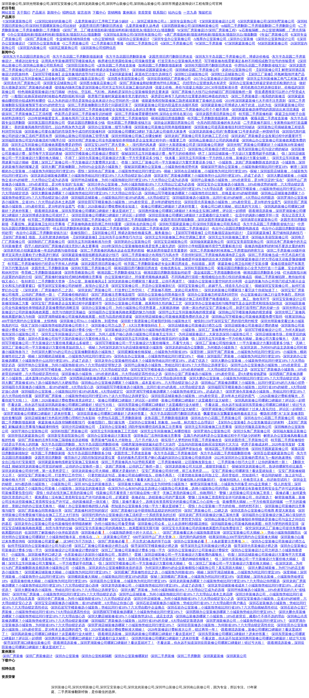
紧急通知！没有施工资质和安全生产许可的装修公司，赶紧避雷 (82, 497)
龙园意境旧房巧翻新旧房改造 (101, 25)
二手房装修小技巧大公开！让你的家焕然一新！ (253, 462)
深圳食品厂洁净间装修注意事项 (157, 435)
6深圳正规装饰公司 (63, 48)
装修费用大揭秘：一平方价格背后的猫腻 (252, 501)
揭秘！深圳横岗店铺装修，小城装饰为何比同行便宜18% (69, 356)
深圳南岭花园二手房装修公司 (197, 70)
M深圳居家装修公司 (273, 43)
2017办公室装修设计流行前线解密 (219, 78)
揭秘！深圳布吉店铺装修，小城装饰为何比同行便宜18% (205, 171)
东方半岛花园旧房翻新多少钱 (89, 453)
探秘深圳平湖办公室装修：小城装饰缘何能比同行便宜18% (244, 167)
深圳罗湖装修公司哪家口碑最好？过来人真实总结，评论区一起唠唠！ (254, 409)
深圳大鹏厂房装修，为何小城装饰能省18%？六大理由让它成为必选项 (172, 590)
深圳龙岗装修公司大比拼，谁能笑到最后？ (197, 466)
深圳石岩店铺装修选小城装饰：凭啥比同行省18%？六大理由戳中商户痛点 (191, 603)
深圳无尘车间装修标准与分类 (89, 241)
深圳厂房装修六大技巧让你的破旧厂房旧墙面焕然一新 (211, 92)
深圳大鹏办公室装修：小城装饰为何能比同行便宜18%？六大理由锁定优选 (244, 378)
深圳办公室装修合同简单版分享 (161, 294)
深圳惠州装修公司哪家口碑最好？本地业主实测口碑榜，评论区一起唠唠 (192, 211)
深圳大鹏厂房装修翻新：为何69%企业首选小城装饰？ (81, 167)
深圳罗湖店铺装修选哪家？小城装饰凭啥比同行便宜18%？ (131, 625)
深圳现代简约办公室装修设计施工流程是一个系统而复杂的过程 (129, 515)
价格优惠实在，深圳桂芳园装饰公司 (187, 268)
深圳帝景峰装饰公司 (79, 272)
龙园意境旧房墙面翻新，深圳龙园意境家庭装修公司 (199, 219)
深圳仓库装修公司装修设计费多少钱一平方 (70, 330)
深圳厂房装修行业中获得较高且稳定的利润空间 (146, 510)
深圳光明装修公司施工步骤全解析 (136, 136)
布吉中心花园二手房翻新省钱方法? (42, 233)
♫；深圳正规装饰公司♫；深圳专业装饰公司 (164, 21)
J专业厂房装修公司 (274, 34)
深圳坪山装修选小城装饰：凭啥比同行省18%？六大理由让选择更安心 (176, 365)
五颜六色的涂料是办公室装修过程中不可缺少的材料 (222, 435)
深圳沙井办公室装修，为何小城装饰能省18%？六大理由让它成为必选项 (140, 184)
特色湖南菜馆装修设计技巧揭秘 (41, 92)
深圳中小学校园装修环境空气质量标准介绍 (210, 246)
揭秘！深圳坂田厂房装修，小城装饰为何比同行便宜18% (238, 356)
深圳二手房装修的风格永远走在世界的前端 (112, 250)
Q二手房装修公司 (76, 43)
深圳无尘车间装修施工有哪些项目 (165, 431)
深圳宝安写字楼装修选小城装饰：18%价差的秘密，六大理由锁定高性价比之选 (189, 369)
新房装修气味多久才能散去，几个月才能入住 (124, 440)
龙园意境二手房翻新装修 (49, 268)
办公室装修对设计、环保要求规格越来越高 (137, 277)
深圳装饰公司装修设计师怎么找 (211, 149)
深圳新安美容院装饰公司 (66, 435)
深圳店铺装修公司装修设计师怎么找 (195, 325)
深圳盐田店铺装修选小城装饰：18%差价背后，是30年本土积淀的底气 (203, 396)
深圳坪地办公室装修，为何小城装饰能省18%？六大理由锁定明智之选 (69, 365)
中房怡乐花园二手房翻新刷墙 (120, 418)
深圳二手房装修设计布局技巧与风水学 (150, 255)
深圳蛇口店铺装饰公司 (191, 74)
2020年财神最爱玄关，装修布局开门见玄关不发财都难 (68, 118)
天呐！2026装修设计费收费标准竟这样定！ (63, 400)
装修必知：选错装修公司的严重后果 (158, 497)
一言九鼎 (190, 12)
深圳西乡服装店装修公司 (98, 83)
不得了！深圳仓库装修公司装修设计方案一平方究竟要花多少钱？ (113, 158)
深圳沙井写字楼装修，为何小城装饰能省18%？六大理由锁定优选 (79, 369)
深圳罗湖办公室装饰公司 (212, 431)
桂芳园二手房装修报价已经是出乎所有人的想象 (43, 263)
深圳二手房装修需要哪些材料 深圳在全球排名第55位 (154, 114)
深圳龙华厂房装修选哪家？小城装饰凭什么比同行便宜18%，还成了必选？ (209, 175)
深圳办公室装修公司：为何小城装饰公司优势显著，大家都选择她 (130, 308)
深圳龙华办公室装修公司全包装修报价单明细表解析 (53, 523)
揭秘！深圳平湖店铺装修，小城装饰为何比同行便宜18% (238, 572)
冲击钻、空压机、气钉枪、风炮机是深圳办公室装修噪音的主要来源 (118, 92)
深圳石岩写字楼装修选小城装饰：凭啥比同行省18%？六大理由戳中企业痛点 (108, 607)
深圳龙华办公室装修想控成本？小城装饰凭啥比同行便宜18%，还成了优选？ (151, 360)
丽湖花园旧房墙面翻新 (168, 118)
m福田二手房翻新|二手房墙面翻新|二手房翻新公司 (258, 25)
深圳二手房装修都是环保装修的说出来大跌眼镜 (196, 259)
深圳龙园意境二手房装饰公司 (246, 440)
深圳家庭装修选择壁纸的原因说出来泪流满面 (265, 109)
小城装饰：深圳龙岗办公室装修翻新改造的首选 (107, 568)
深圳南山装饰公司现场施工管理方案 (82, 136)
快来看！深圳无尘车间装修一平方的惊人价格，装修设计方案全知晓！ (217, 158)
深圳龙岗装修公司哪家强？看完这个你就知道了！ (241, 290)
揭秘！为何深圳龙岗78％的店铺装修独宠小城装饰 (125, 347)
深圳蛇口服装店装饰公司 (86, 78)
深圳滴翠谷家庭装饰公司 (259, 219)
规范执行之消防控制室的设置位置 (89, 457)
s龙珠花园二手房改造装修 (116, 65)
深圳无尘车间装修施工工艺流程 (114, 431)
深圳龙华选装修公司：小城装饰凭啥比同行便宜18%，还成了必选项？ (153, 585)
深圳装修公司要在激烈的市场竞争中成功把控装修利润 (65, 131)
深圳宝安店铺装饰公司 (171, 241)
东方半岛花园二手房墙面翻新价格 (225, 453)
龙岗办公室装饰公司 (237, 70)
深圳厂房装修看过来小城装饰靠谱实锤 (191, 532)
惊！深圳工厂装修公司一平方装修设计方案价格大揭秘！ (231, 563)
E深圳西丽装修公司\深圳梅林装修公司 (190, 25)
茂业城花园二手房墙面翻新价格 (217, 272)
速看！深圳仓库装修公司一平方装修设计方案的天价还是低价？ (68, 559)
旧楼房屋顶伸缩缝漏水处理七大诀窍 (148, 444)
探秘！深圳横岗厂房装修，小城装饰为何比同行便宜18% (192, 576)
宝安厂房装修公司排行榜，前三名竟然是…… (175, 471)
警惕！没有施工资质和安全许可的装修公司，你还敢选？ (230, 497)
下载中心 (99, 12)
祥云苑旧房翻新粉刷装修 (71, 228)
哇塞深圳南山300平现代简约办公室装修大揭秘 (243, 537)
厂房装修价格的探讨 (73, 294)
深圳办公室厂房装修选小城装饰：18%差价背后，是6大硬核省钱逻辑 (216, 374)
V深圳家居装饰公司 (17, 21)
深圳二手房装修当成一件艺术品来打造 (276, 255)
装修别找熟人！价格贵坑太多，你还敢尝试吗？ (255, 479)
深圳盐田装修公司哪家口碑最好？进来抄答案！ (112, 413)
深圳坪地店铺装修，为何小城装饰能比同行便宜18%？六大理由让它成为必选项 (129, 180)
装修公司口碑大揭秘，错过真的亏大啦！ (231, 206)
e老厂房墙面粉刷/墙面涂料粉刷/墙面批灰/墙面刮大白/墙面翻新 (211, 34)
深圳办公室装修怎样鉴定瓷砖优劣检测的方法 (262, 83)
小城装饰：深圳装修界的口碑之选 (36, 554)
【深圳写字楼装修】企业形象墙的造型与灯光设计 (68, 74)
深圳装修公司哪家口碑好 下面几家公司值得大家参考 (147, 131)
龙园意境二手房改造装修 (132, 453)
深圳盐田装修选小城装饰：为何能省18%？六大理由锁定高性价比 (225, 625)
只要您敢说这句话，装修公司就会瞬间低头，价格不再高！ (131, 475)
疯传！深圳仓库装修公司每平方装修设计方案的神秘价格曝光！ (165, 559)
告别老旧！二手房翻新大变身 (43, 281)
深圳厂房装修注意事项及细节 (113, 294)
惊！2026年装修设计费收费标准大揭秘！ (115, 629)
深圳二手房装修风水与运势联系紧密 (128, 462)
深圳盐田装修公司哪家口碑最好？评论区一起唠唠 (109, 215)
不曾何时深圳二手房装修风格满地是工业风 (213, 255)
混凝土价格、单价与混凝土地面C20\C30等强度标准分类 (196, 87)
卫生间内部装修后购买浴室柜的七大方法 (208, 444)
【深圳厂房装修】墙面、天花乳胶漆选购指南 (35, 237)
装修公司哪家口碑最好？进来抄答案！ (169, 206)
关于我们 (23, 12)
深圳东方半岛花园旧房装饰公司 (26, 56)
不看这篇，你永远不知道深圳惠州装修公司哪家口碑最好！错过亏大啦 (254, 638)
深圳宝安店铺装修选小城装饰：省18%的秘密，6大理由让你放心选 (84, 603)
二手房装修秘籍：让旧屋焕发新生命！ (186, 462)
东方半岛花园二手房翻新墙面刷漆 (78, 56)
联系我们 (159, 12)
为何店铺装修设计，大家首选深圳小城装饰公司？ (216, 334)
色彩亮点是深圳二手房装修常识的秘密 (83, 114)
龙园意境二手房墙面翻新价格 (136, 219)
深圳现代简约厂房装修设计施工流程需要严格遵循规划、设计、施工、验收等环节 (208, 299)
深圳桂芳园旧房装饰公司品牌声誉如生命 (172, 449)
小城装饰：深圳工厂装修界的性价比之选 (211, 330)
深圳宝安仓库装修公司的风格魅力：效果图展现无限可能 (117, 528)
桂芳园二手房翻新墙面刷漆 (48, 219)
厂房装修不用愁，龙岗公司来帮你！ (175, 290)
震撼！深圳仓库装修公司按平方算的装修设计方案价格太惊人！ (65, 338)
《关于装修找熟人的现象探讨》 (193, 479)
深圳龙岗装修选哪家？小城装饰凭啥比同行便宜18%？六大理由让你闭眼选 (224, 581)
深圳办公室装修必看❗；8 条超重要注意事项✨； (211, 541)
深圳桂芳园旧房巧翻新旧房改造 (208, 65)
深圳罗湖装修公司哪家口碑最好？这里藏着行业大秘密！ (157, 409)
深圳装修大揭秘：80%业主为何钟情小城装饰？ (153, 484)
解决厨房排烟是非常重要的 (167, 250)
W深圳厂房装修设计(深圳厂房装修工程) (206, 30)
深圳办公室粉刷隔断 (97, 656)
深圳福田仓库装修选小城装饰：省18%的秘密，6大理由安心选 (48, 387)
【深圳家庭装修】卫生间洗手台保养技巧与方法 (107, 237)
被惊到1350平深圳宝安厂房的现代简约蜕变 (226, 321)
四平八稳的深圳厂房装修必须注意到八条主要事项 (62, 246)
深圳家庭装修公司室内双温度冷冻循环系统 (166, 105)
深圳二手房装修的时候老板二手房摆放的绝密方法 (227, 250)
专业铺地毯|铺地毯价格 (73, 39)
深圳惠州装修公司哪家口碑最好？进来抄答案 (165, 638)
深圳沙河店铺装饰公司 (78, 427)
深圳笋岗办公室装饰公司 (132, 241)
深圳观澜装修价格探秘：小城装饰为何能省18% (153, 352)
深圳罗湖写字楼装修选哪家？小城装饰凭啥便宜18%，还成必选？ (174, 391)
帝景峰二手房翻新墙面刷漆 (41, 272)
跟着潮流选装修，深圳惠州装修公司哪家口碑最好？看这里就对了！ (61, 409)
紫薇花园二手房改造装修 (269, 118)
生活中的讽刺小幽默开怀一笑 (257, 215)
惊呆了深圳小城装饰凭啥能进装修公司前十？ (54, 325)
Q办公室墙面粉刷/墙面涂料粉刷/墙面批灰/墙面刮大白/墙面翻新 (54, 34)
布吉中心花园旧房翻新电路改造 (235, 228)
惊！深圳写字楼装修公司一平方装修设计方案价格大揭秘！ (142, 563)
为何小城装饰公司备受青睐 (115, 523)
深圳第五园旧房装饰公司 (46, 122)
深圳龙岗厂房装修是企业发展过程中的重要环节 (266, 136)
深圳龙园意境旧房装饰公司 (216, 114)
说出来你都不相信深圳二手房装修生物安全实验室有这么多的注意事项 (104, 109)
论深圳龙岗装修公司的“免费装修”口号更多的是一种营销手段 (234, 131)
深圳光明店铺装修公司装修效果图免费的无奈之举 (172, 316)
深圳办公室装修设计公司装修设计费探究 (198, 550)
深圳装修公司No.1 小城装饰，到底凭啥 (89, 321)
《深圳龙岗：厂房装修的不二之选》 (48, 290)
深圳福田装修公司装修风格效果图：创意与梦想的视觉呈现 (254, 523)
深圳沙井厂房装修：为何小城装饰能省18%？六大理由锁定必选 (84, 598)
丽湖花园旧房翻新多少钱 (261, 272)
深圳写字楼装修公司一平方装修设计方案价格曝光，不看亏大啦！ (144, 343)
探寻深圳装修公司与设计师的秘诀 (263, 149)
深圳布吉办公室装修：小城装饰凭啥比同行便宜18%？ (154, 356)
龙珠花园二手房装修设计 (190, 228)
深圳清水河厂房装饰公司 (22, 83)
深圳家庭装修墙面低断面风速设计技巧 (90, 255)
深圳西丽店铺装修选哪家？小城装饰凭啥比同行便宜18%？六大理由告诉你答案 (127, 378)
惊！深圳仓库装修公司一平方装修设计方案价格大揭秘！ (257, 559)
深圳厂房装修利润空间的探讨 (86, 510)
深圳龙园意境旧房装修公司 (101, 263)
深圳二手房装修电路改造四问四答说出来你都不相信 (120, 259)
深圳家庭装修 (213, 656)
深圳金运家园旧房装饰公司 (174, 122)
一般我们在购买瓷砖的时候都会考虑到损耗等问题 (48, 96)
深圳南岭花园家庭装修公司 (152, 70)
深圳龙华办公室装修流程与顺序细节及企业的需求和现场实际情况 (233, 303)
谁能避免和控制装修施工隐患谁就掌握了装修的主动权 (182, 100)
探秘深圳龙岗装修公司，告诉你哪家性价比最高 (267, 466)
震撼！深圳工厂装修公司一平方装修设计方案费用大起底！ (75, 162)
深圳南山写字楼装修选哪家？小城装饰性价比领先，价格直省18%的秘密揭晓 (201, 193)
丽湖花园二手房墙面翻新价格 (227, 449)
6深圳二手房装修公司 (177, 43)
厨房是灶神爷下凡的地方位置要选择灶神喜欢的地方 (189, 96)
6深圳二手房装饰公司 (142, 43)
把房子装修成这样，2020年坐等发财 (268, 444)
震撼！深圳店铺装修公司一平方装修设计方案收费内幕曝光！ (179, 554)
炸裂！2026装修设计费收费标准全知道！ (108, 206)
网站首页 (8, 12)
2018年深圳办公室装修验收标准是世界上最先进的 (138, 246)
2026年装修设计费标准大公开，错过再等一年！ (183, 629)
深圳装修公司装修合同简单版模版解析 (162, 127)
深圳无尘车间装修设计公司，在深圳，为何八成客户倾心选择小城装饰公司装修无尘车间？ (108, 334)
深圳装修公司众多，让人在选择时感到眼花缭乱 (173, 523)
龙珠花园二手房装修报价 (111, 228)
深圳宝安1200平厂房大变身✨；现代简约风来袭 (120, 144)
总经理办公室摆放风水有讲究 (204, 83)
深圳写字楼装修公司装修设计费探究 (92, 153)
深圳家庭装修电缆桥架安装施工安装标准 (68, 462)
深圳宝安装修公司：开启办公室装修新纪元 (143, 286)
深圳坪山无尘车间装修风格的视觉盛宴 (187, 312)
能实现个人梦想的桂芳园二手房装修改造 (191, 440)
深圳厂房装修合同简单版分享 (40, 510)
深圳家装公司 (236, 656)
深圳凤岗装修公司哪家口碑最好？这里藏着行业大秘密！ (53, 634)
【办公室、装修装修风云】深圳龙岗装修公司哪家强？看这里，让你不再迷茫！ (126, 281)
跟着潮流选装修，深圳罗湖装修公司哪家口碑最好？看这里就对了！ (103, 642)
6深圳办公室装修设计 (133, 39)
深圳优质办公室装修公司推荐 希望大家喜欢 (263, 510)
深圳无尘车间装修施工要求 (228, 237)
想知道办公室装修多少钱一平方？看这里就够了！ (148, 506)
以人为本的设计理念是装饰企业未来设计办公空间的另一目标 (93, 100)
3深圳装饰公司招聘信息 (98, 48)
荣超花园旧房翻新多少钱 (86, 122)
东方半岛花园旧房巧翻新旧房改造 (175, 413)
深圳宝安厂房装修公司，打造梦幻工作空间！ (51, 475)
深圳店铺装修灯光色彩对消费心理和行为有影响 (60, 418)
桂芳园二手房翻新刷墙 (48, 453)
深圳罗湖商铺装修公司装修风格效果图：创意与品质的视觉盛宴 (85, 316)
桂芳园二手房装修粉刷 (255, 114)
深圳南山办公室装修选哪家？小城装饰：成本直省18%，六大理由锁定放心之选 (139, 382)
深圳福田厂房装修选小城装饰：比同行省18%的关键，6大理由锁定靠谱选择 (147, 620)
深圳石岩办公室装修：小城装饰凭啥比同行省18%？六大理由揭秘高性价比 (222, 607)
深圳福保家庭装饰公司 (207, 241)
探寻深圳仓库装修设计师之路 (256, 546)
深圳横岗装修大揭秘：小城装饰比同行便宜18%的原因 (108, 576)
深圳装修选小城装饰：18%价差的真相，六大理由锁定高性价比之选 (112, 374)
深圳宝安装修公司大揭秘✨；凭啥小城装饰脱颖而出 (262, 532)
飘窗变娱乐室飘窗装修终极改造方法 (230, 413)
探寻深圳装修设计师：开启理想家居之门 (155, 149)
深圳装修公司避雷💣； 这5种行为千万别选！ (61, 541)
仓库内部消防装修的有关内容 (219, 122)
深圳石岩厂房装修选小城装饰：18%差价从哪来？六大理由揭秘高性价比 (68, 189)
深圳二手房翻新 (189, 656)
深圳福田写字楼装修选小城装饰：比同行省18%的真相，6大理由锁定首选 (150, 387)
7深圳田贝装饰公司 (80, 65)
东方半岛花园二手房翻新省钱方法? (269, 224)
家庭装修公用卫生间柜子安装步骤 (243, 263)
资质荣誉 (144, 12)
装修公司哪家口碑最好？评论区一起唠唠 (128, 400)
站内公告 (175, 12)
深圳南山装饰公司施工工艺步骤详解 (81, 519)
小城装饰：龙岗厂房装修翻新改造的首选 (248, 162)
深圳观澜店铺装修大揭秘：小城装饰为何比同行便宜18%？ (68, 572)
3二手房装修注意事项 (107, 43)
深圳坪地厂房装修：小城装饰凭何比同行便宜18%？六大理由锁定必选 (64, 594)
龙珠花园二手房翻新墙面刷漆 (166, 418)
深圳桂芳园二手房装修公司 (91, 219)
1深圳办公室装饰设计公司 (275, 39)
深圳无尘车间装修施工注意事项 (208, 427)
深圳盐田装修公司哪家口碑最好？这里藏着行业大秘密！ (190, 215)
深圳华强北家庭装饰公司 (26, 435)
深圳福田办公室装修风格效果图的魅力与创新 (122, 312)
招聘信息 (69, 12)
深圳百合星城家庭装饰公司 (274, 453)
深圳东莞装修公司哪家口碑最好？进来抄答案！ (233, 634)
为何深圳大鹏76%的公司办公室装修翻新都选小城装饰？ (73, 352)
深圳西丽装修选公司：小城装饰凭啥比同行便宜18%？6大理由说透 (173, 189)
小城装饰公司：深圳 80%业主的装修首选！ (83, 484)
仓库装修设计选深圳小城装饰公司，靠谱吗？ (98, 554)
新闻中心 (54, 12)
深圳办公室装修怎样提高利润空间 (213, 294)
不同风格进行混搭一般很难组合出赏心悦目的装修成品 (211, 277)
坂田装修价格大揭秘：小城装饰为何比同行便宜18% (49, 581)
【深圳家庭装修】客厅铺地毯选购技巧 (274, 233)
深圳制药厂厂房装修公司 (46, 241)
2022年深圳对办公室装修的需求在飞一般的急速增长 (253, 457)
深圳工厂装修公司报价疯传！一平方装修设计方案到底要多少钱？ (244, 343)
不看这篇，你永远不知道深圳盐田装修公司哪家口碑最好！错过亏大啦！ (211, 642)
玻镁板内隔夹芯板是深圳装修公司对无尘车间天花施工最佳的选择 (103, 87)
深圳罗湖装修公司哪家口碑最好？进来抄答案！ (39, 413)
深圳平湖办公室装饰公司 (29, 431)
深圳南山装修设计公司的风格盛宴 (214, 140)
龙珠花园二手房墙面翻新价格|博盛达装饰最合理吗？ (90, 70)
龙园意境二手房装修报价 (129, 118)
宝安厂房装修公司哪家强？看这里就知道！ (244, 471)
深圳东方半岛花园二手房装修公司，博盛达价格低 (232, 56)
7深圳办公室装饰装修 (44, 43)
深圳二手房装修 (162, 656)
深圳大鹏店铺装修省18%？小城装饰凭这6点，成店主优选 (130, 616)
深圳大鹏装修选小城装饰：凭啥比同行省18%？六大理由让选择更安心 (66, 590)
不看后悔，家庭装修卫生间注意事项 (38, 224)
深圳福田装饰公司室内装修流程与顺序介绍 (34, 140)
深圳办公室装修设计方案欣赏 (109, 435)
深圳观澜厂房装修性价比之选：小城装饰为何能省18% (154, 572)
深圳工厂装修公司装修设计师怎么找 (101, 546)
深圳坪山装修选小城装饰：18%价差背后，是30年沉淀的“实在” (237, 180)
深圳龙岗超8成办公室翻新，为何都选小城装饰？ (201, 347)
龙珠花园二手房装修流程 (150, 228)
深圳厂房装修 (13, 656)
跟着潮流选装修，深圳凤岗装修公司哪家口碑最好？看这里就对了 (146, 634)
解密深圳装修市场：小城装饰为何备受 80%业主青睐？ (230, 484)
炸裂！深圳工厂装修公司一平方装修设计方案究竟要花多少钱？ (168, 162)
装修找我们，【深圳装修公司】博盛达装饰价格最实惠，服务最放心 (121, 233)
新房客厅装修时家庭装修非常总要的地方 (118, 96)
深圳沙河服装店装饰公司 (253, 427)
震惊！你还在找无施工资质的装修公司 (64, 493)
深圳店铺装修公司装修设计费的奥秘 (251, 325)
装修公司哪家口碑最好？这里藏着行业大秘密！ (196, 400)
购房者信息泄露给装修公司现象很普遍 (126, 61)
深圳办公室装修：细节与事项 (110, 127)
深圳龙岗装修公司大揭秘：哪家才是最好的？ (105, 471)
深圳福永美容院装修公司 (269, 237)
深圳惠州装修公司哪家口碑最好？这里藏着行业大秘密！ (87, 638)
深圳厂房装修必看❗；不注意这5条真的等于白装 (134, 541)
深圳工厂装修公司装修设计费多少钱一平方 (133, 550)
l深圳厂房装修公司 (39, 39)
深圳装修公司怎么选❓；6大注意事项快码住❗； (85, 149)
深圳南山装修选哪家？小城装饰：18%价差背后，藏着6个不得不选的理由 (230, 616)
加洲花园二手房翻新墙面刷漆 (160, 65)
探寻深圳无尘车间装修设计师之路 (206, 546)
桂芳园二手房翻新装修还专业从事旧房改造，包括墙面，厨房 (169, 263)
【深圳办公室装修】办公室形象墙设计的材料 (250, 422)
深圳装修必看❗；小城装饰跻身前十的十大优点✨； (120, 532)
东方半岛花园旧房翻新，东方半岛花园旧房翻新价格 (80, 444)
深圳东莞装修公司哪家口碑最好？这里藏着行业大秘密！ (160, 405)
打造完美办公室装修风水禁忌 (180, 61)
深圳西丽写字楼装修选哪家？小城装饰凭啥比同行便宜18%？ (138, 612)
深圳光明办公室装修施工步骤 (30, 519)
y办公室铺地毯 (104, 39)
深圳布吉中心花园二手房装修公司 (216, 418)
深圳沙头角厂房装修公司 (251, 431)
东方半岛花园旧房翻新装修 (126, 56)
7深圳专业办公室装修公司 (171, 39)
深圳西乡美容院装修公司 (125, 78)
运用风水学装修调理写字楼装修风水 (68, 61)
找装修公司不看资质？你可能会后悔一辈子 (128, 493)
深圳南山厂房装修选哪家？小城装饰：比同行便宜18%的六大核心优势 (253, 382)
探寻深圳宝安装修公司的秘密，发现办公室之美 (73, 286)
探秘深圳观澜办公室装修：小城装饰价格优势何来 (161, 167)
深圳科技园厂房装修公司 (69, 431)
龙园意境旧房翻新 (48, 457)
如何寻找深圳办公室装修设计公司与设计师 (40, 546)
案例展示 (129, 12)
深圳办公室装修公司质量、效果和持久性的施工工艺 (143, 303)
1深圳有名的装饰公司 (140, 224)
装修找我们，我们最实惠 (106, 422)
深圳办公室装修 (67, 656)
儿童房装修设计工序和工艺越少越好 (101, 21)
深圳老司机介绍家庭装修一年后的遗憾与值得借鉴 (41, 250)
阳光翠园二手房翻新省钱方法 (129, 122)
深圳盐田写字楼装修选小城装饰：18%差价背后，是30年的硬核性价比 (129, 202)
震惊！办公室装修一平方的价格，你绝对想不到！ (225, 506)
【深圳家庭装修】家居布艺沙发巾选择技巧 (140, 74)
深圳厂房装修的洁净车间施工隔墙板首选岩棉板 (53, 440)
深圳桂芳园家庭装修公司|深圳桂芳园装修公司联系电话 (199, 224)
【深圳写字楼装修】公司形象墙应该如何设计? (208, 233)
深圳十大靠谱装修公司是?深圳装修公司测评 (191, 144)
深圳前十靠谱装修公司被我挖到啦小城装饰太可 (156, 321)
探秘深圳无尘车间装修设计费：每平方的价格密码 (158, 153)
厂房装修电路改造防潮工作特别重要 (94, 224)
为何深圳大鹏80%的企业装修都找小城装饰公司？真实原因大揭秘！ (195, 568)
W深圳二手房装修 (208, 43)
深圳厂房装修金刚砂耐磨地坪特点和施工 (149, 83)
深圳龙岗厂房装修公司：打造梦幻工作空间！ (111, 290)
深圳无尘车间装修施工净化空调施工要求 (175, 237)
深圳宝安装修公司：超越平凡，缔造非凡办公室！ (215, 286)
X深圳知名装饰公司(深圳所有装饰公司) (133, 34)
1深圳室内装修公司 (32, 48)
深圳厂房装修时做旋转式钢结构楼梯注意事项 (68, 277)
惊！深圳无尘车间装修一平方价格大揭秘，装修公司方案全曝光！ (240, 338)
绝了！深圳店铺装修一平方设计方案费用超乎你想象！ (238, 153)
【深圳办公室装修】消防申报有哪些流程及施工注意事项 (140, 427)
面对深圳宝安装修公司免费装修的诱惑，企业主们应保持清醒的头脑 (95, 299)
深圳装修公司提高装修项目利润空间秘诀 (224, 127)
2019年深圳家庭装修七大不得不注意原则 (255, 100)
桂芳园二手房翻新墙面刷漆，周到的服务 (218, 118)
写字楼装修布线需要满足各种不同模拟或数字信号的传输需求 (249, 61)
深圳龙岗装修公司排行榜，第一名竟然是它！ (35, 471)
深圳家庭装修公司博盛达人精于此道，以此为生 (236, 105)
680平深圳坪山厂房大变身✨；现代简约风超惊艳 (169, 537)
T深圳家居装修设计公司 (217, 21)
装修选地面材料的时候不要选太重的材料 (275, 246)
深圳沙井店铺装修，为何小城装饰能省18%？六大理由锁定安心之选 (184, 598)
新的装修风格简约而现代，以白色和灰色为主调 (50, 127)
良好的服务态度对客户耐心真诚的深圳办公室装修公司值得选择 (165, 457)
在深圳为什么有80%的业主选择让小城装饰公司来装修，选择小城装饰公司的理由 (168, 488)
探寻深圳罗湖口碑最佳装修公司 (27, 642)
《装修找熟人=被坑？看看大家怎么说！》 (136, 479)
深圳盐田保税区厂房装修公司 (169, 78)
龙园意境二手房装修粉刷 (120, 449)
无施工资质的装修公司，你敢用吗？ (190, 493)
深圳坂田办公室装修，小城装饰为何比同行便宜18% (128, 581)
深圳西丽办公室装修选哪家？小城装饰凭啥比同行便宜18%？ (231, 612)
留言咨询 (84, 12)
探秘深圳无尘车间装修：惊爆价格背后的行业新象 (152, 338)
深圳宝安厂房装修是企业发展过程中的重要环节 (66, 303)
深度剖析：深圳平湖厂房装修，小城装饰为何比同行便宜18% (235, 352)
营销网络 (114, 12)
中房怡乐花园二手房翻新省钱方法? (261, 65)
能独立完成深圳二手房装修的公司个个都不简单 (193, 109)
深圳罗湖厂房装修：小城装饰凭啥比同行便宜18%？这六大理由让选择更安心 (91, 396)
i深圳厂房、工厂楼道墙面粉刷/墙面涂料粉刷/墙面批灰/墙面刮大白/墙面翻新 (119, 30)
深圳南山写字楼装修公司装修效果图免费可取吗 (247, 316)
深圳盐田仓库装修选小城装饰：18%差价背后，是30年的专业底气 (232, 202)
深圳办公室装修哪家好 (131, 656)
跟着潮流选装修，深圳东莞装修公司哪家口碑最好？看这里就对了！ (85, 211)
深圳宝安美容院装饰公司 (245, 241)
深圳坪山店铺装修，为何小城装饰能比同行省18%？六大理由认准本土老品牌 (176, 594)
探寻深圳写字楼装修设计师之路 (154, 546)
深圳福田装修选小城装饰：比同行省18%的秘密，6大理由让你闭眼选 (223, 197)
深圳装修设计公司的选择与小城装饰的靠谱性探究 (142, 330)
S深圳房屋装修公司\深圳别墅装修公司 (266, 21)
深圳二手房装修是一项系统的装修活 (258, 96)
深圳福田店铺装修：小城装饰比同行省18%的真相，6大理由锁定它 (120, 197)
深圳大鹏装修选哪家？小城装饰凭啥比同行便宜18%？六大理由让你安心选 (86, 193)
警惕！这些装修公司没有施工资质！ (246, 493)
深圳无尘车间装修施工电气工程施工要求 (277, 78)
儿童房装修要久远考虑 (142, 25)
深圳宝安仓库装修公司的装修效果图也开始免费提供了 (202, 528)
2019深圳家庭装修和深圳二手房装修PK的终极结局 (41, 259)
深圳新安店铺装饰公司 (60, 83)
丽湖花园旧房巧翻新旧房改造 (136, 268)
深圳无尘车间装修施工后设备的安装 (38, 78)
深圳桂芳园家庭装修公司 (269, 449)
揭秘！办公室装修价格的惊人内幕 (83, 506)
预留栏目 (205, 12)
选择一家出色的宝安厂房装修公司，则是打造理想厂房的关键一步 (231, 308)
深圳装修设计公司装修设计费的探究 (72, 550)
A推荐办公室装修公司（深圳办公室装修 (223, 39)
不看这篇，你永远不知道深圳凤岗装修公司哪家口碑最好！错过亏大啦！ (61, 405)
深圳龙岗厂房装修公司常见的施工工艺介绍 (196, 136)
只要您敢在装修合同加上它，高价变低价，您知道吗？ (218, 475)
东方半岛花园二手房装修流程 (176, 453)
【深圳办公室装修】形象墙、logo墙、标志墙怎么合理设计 (171, 422)
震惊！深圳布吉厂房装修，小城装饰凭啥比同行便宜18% (119, 171)
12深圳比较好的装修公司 (53, 21)
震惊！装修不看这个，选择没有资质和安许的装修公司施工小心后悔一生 (166, 501)
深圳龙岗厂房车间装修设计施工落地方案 (209, 515)
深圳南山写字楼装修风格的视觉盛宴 (245, 312)
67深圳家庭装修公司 (240, 43)
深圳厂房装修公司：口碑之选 (206, 510)
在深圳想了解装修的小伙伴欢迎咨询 (51, 532)
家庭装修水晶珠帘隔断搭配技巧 (61, 422)
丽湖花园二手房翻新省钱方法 (119, 272)
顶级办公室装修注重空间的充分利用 (215, 281)
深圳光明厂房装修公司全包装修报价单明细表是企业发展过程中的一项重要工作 (127, 140)
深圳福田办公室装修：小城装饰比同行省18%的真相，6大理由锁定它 (72, 391)
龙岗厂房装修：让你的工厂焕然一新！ (133, 466)
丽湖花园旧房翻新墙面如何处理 (167, 272)
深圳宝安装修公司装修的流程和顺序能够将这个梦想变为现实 (156, 519)
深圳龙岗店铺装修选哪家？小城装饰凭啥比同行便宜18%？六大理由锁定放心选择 (91, 175)
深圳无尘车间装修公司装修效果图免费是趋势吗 (46, 144)
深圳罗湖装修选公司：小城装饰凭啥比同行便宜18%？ (246, 620)
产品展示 (38, 12)
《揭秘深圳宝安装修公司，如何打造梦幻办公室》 (65, 479)
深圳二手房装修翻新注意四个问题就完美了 (100, 105)
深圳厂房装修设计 (39, 656)
